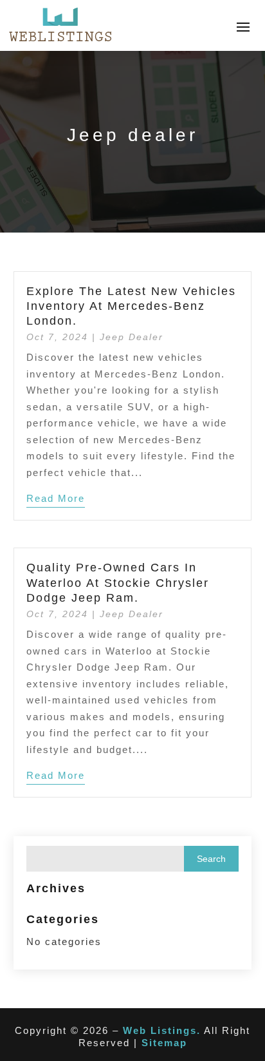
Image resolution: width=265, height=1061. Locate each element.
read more (55, 498)
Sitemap (164, 1042)
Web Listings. (162, 1030)
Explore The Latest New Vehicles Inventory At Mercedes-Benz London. (131, 306)
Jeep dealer (131, 337)
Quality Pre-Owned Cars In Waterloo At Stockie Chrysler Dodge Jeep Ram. (117, 582)
